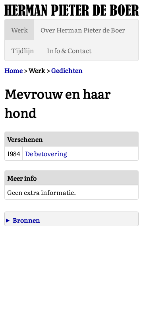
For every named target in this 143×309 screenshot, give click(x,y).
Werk (19, 29)
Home (13, 70)
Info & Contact (69, 50)
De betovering (46, 153)
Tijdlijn (22, 50)
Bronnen (26, 220)
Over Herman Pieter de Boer (83, 29)
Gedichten (67, 70)
